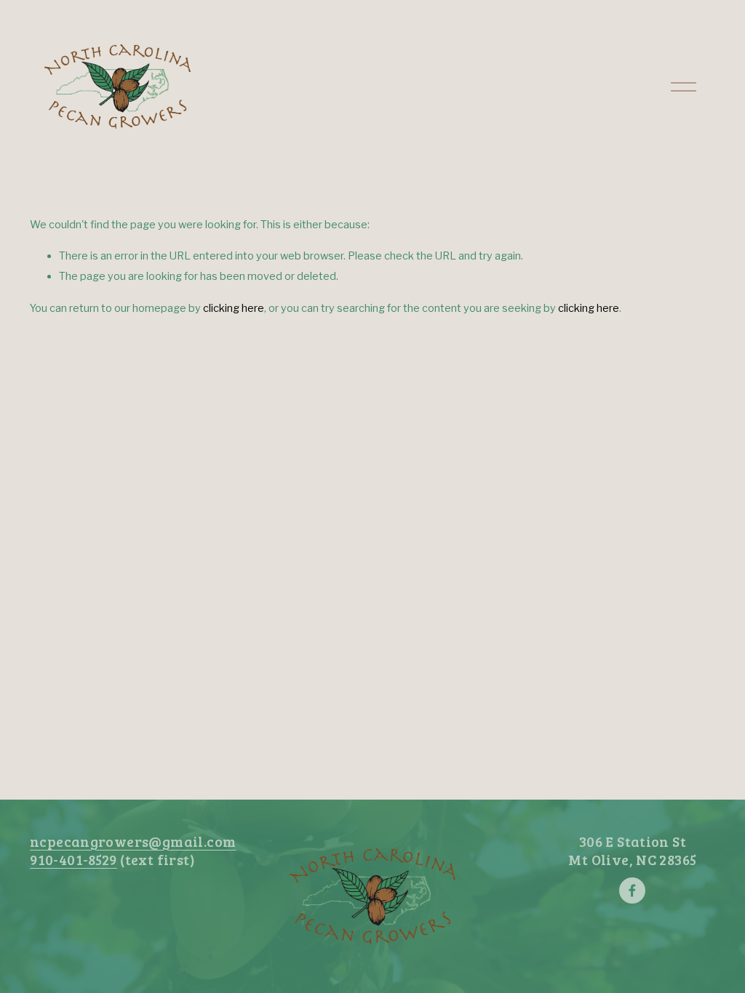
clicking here (233, 308)
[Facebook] (632, 890)
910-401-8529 (73, 860)
